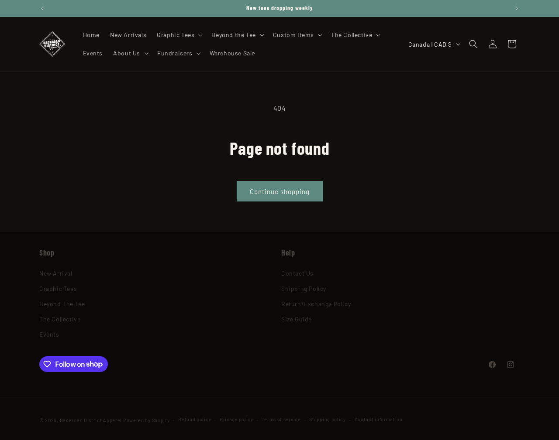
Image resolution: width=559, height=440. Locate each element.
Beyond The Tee (62, 303)
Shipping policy (327, 419)
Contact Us (297, 273)
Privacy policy (236, 419)
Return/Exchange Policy (316, 303)
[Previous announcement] (42, 8)
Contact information (379, 419)
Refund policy (194, 419)
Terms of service (281, 419)
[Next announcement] (516, 8)
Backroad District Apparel (91, 420)
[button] (179, 35)
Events (49, 334)
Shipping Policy (303, 288)
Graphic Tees (58, 288)
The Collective (59, 319)
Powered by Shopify (146, 420)
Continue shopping (280, 191)
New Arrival (55, 273)
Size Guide (296, 319)
